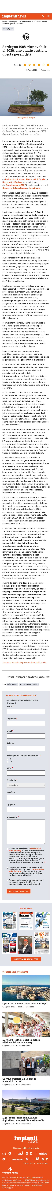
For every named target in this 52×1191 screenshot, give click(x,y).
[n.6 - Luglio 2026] (9, 921)
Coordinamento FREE (16, 185)
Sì (10, 759)
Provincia (12, 780)
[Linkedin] (31, 1153)
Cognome (12, 719)
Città (10, 768)
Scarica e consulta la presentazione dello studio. (24, 662)
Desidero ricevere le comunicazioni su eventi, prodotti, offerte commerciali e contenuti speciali (26, 882)
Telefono (11, 792)
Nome (10, 706)
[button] (43, 16)
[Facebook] (9, 1153)
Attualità (8, 29)
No (11, 762)
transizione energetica (29, 684)
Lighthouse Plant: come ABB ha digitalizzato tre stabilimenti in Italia (23, 1119)
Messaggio (13, 817)
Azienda (11, 743)
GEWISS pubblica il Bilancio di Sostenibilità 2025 (19, 1080)
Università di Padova (12, 182)
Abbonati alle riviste (31, 1148)
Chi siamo (17, 1148)
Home (4, 22)
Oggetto (11, 805)
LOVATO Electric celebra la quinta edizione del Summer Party (21, 1041)
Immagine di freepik (26, 117)
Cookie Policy (42, 1163)
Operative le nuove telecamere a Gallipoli (25, 1003)
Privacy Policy (29, 1163)
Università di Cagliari (36, 179)
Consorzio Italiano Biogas (14, 188)
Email (10, 731)
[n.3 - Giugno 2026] (26, 921)
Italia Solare (35, 188)
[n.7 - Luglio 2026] (42, 921)
